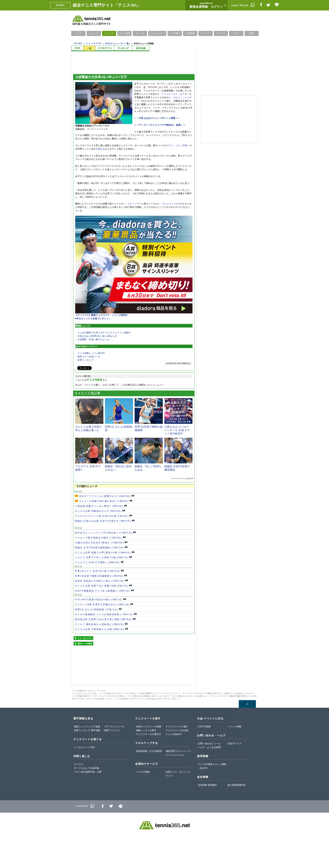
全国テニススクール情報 (148, 726)
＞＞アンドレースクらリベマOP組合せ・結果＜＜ (159, 125)
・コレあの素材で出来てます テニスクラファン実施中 (103, 332)
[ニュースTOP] (77, 48)
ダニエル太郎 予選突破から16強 (99, 629)
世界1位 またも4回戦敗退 (96, 609)
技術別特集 (141, 751)
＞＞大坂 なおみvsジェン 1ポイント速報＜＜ (157, 118)
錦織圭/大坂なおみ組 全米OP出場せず (103, 521)
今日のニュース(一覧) (117, 43)
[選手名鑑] (140, 48)
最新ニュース (81, 726)
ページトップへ (247, 704)
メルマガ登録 (143, 772)
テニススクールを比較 (177, 730)
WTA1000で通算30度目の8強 (98, 599)
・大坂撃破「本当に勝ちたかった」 (93, 339)
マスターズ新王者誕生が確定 (98, 537)
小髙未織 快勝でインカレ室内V (99, 506)
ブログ (236, 33)
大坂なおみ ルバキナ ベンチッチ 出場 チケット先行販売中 (177, 430)
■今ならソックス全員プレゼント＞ (93, 318)
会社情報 (202, 785)
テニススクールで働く (177, 726)
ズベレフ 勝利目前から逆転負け (99, 624)
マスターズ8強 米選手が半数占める (102, 604)
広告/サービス (235, 743)
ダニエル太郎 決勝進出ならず (98, 511)
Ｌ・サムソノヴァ (132, 203)
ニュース (109, 33)
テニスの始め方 (174, 734)
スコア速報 (94, 726)
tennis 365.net (240, 5)
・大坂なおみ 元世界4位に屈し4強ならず (96, 336)
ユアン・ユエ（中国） (178, 145)
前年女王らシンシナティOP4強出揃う (103, 532)
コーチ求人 (174, 33)
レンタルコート (157, 33)
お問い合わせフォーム (209, 743)
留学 (251, 33)
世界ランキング (82, 730)
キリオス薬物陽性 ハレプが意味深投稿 (104, 614)
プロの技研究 (155, 751)
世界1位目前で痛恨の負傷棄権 (99, 576)
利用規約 (212, 785)
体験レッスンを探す (146, 730)
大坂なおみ (101, 149)
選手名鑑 (95, 730)
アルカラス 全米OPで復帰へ (97, 562)
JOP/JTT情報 (204, 726)
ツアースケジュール (114, 726)
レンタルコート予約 (84, 747)
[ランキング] (123, 48)
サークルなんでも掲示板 (86, 768)
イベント (205, 33)
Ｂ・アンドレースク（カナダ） (173, 94)
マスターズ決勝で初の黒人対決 (103, 501)
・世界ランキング (84, 360)
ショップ (93, 33)
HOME (78, 43)
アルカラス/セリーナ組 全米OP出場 (102, 516)
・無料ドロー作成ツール (87, 356)
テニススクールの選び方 (148, 734)
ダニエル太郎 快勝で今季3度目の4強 (103, 552)
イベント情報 (234, 726)
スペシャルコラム (175, 755)
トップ (78, 33)
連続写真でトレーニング (178, 751)
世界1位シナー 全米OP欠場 (97, 571)
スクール (140, 33)
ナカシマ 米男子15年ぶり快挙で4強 (101, 557)
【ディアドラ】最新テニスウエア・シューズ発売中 (101, 315)
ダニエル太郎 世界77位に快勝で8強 (101, 586)
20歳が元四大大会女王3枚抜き (99, 542)
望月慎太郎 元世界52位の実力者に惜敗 (103, 619)
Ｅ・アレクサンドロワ (168, 203)
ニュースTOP (94, 43)
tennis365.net (82, 806)
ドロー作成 (124, 33)
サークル (220, 33)
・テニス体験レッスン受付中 (90, 353)
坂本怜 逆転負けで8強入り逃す (99, 581)
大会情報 (190, 33)
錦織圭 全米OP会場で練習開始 (99, 547)
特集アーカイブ (112, 730)
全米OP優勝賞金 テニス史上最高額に (102, 590)
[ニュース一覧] (89, 48)
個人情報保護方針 (237, 785)
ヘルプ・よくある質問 (209, 747)
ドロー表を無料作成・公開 (87, 772)
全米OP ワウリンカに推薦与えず (104, 496)
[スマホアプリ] (104, 48)
